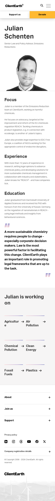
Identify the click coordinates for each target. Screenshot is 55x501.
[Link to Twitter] (44, 442)
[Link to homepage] (14, 5)
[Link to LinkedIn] (5, 442)
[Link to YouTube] (29, 441)
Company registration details (17, 451)
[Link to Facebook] (36, 442)
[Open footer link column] (49, 397)
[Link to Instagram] (13, 442)
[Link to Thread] (21, 442)
